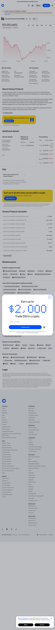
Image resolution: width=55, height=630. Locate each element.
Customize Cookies (45, 619)
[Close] (51, 618)
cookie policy (25, 618)
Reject (26, 624)
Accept (42, 624)
